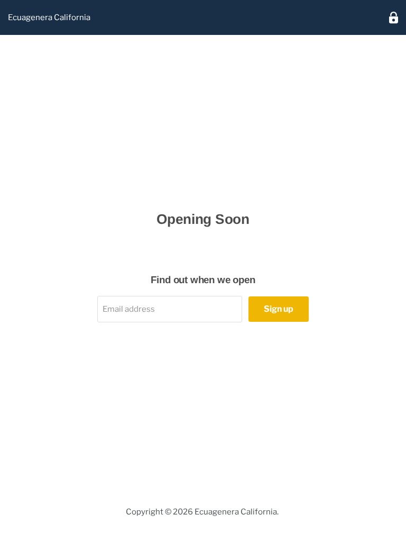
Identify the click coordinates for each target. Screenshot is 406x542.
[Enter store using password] (393, 17)
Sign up (278, 309)
